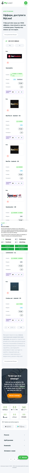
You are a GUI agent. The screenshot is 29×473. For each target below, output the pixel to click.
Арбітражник (8, 11)
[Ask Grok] (18, 92)
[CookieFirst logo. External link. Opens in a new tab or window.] (1, 225)
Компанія (7, 445)
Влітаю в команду (14, 395)
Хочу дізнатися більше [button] (10, 34)
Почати (6, 435)
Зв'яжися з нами (9, 451)
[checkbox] (2, 239)
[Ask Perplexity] (21, 92)
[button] (4, 223)
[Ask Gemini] (16, 92)
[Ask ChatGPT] (13, 92)
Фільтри (24, 457)
